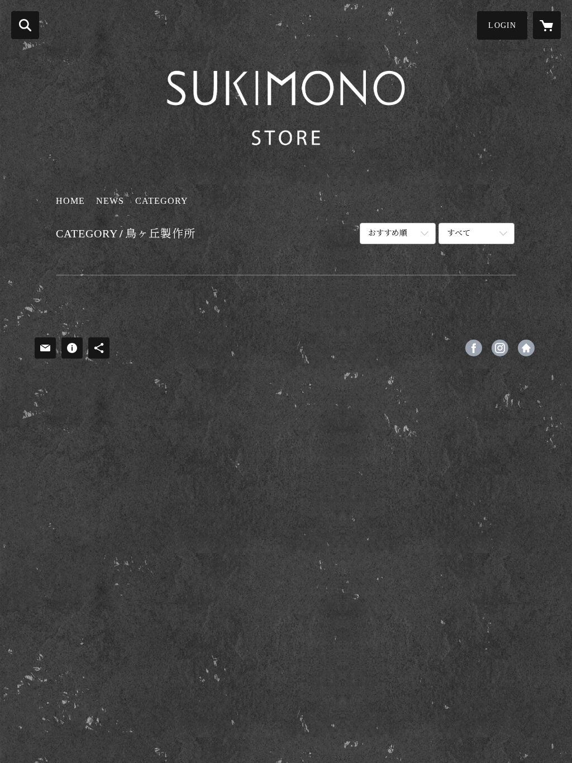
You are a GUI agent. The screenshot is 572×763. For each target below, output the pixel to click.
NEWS (110, 201)
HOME (70, 201)
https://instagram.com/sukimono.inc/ (500, 348)
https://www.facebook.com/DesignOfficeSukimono (473, 348)
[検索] (25, 25)
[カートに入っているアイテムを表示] (547, 25)
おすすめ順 (387, 233)
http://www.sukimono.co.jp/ (526, 348)
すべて (458, 233)
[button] (502, 25)
